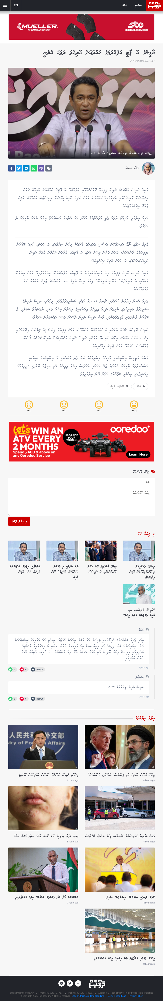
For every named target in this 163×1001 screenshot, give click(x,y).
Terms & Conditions (116, 996)
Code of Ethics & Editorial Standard (88, 996)
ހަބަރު (124, 5)
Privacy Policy (136, 996)
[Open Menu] (5, 5)
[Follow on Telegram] (61, 983)
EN (16, 5)
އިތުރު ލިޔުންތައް (145, 718)
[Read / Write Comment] (48, 168)
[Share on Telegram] (26, 168)
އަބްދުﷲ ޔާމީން (118, 386)
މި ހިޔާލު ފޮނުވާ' (19, 521)
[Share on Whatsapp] (34, 168)
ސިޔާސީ (138, 5)
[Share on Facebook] (11, 168)
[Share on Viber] (41, 168)
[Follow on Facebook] (78, 983)
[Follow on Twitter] (70, 983)
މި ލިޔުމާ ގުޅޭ (146, 534)
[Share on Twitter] (19, 168)
